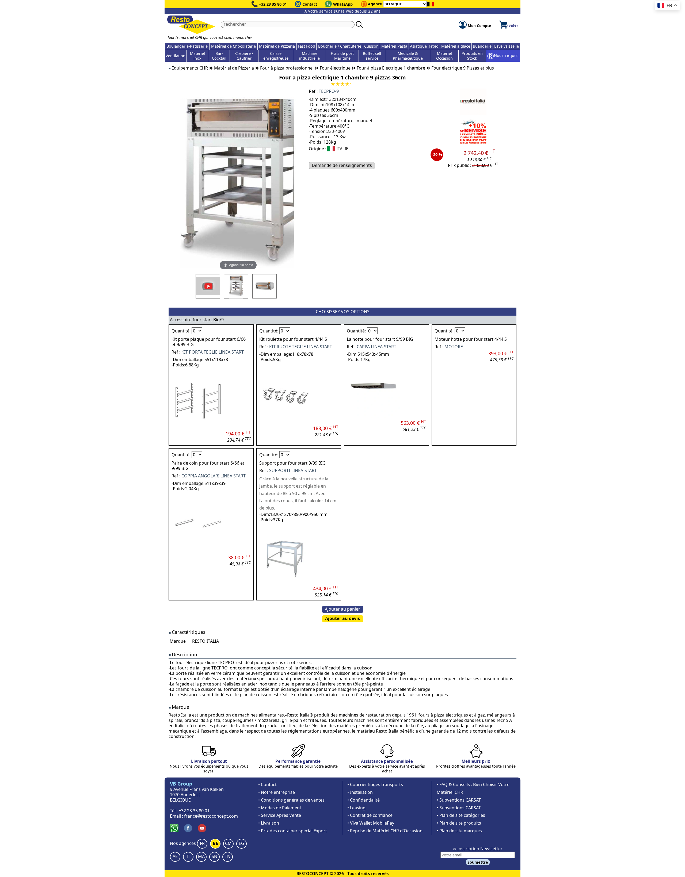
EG (241, 843)
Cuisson (371, 46)
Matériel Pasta (394, 46)
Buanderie (482, 46)
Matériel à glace (455, 46)
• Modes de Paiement (279, 808)
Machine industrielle (309, 56)
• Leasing (356, 808)
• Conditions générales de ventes (291, 800)
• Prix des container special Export (292, 831)
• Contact (267, 784)
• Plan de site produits (459, 823)
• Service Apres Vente (279, 815)
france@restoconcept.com (211, 816)
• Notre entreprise (276, 792)
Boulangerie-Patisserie (187, 46)
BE (215, 843)
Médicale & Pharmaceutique (408, 56)
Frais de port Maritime (342, 56)
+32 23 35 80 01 (273, 4)
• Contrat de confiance (370, 815)
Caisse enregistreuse (275, 56)
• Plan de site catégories (461, 815)
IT (188, 856)
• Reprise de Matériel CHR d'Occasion (385, 831)
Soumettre (477, 862)
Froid (434, 46)
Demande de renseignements (342, 165)
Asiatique (418, 46)
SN (214, 856)
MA (201, 856)
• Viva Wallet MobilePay (370, 823)
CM (228, 843)
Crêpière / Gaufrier (244, 56)
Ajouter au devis (342, 618)
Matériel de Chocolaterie (233, 46)
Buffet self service (372, 56)
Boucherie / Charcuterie (339, 46)
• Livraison (268, 823)
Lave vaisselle (506, 46)
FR (202, 843)
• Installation (360, 792)
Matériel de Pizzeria (277, 46)
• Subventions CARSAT (459, 800)
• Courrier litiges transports (375, 784)
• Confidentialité (363, 800)
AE (175, 856)
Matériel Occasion (444, 56)
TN (227, 856)
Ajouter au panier (342, 609)
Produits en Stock (472, 56)
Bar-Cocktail (219, 56)
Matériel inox (197, 56)
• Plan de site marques (459, 831)
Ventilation (175, 55)
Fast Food (306, 46)
